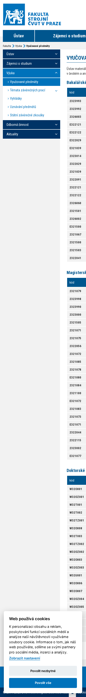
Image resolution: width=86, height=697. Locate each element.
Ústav (19, 35)
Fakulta (7, 46)
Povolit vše (43, 683)
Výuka (18, 46)
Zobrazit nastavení (24, 658)
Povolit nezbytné (43, 671)
